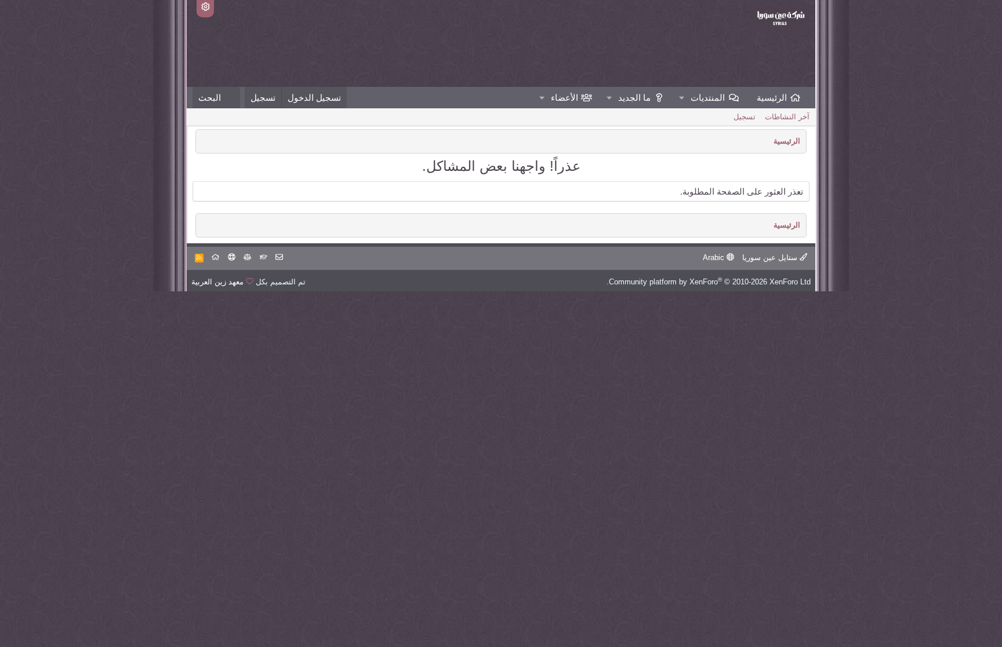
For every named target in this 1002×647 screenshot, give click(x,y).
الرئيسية (772, 98)
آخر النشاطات (787, 116)
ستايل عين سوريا (771, 257)
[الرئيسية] (215, 257)
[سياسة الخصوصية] (247, 257)
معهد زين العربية (217, 281)
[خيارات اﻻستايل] (205, 8)
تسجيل (745, 116)
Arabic (715, 257)
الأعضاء (564, 98)
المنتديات (708, 98)
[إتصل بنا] (279, 257)
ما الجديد (634, 98)
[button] (682, 97)
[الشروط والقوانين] (263, 257)
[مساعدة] (232, 257)
